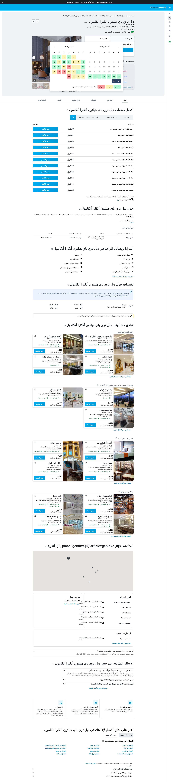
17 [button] (114, 71)
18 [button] (109, 71)
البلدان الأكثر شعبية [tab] (126, 735)
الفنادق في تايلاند (61, 754)
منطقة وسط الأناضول (109, 16)
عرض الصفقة (90, 351)
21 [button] (95, 71)
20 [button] (99, 71)
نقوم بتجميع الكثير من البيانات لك (121, 772)
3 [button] (113, 62)
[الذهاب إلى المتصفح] (169, 30)
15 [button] (90, 67)
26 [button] (104, 76)
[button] (2, 2)
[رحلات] (169, 36)
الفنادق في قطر (94, 745)
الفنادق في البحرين (127, 751)
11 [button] (109, 67)
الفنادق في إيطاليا (94, 754)
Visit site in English (72, 2)
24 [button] (114, 76)
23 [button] (119, 76)
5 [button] (104, 62)
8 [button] (89, 62)
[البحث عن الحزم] (169, 26)
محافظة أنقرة (94, 16)
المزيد (131, 222)
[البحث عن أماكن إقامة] (169, 18)
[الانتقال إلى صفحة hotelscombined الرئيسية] (158, 7)
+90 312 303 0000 (127, 29)
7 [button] (94, 62)
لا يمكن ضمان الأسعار (90, 763)
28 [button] (95, 76)
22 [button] (90, 71)
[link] (120, 376)
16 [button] (119, 71)
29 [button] (90, 76)
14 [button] (95, 67)
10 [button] (114, 67)
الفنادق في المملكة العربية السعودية (55, 745)
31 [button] (114, 81)
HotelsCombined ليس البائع (122, 769)
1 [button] (89, 57)
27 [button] (99, 76)
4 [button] (109, 62)
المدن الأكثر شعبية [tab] (111, 735)
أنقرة (85, 16)
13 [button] (99, 67)
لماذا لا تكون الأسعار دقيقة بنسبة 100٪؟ (119, 776)
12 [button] (104, 67)
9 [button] (118, 67)
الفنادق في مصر (94, 751)
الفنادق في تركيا (128, 748)
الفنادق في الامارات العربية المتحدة (55, 748)
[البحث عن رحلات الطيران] (169, 14)
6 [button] (99, 62)
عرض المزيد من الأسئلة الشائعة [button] (98, 688)
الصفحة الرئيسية (130, 16)
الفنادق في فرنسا (61, 751)
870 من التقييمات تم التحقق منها (115, 32)
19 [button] (104, 71)
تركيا (122, 16)
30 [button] (119, 81)
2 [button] (118, 62)
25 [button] (109, 76)
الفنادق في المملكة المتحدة (125, 754)
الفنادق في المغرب (127, 745)
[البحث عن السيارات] (169, 22)
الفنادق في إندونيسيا (93, 748)
